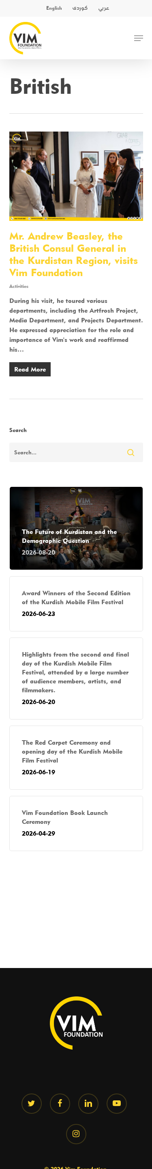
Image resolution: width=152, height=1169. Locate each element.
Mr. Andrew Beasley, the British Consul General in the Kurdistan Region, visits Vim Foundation (73, 254)
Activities (18, 286)
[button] (138, 38)
